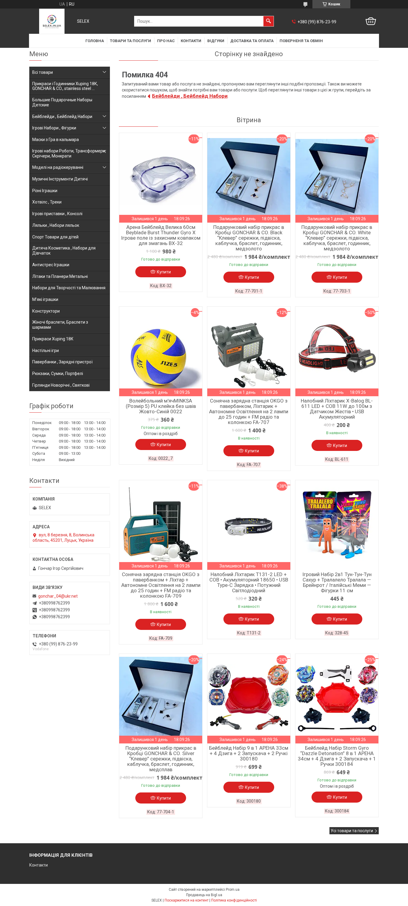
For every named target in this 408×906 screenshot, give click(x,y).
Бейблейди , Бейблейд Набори (190, 96)
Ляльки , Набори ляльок (55, 225)
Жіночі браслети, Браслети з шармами (60, 325)
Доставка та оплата (252, 41)
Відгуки (215, 41)
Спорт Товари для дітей (55, 237)
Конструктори (46, 311)
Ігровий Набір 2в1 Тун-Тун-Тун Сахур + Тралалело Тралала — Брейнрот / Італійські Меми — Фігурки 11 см (337, 582)
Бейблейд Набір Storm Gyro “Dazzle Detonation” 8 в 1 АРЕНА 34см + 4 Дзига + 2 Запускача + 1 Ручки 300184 (337, 756)
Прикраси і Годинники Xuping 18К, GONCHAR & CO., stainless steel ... (65, 86)
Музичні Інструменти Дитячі (60, 179)
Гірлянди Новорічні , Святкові (61, 385)
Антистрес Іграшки (50, 264)
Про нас (166, 41)
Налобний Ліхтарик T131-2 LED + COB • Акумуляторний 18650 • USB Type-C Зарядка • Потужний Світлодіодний (248, 582)
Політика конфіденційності (234, 900)
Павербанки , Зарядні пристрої (62, 361)
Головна (94, 41)
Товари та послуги (130, 41)
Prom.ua (233, 889)
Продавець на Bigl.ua (204, 895)
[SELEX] (52, 21)
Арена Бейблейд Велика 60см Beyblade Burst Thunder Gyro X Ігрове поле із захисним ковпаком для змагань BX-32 (160, 235)
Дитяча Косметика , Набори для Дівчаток (64, 250)
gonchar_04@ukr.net (58, 596)
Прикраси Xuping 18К (52, 338)
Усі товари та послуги (352, 830)
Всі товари (42, 72)
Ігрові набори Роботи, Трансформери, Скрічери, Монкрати (69, 153)
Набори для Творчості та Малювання (68, 287)
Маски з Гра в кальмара (55, 139)
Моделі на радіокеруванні (57, 167)
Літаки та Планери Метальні (60, 276)
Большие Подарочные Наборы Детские (62, 102)
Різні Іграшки (44, 190)
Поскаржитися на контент (186, 900)
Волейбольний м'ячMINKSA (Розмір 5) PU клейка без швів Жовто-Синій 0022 (161, 406)
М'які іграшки (45, 299)
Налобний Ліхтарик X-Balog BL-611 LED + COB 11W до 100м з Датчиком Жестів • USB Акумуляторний (337, 409)
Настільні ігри (45, 350)
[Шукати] (268, 21)
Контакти (191, 41)
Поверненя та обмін (301, 41)
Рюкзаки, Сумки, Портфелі (57, 373)
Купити (164, 272)
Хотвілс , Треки (47, 202)
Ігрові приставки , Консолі (57, 213)
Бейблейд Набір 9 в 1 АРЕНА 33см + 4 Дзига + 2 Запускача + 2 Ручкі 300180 (248, 753)
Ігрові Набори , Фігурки (54, 128)
